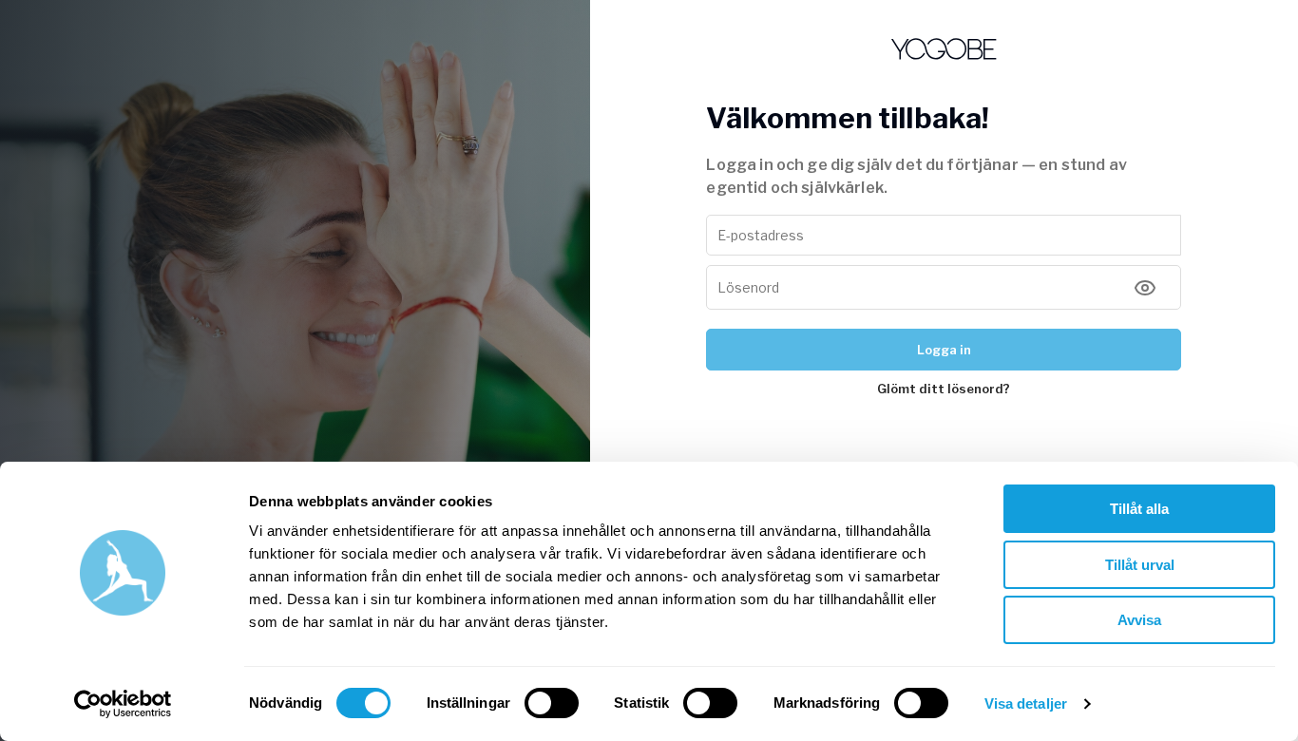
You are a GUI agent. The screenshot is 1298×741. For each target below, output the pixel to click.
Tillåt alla (1139, 509)
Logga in (944, 349)
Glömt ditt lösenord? (943, 388)
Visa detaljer (1025, 703)
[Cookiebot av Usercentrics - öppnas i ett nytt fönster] (123, 704)
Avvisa (1139, 620)
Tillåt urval (1139, 565)
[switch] (552, 703)
